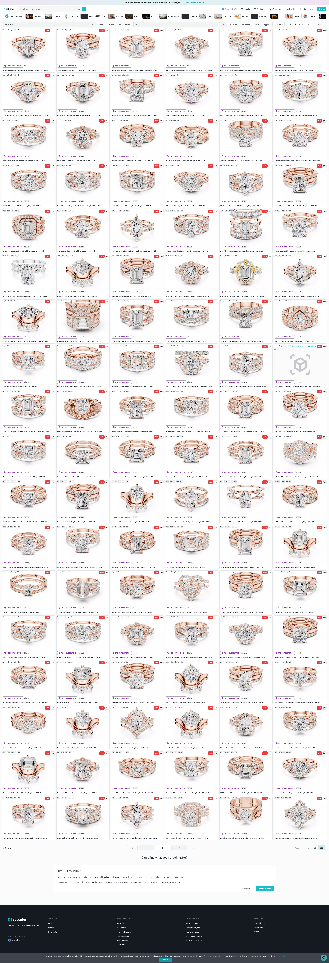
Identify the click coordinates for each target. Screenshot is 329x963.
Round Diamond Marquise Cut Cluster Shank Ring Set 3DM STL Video (79, 206)
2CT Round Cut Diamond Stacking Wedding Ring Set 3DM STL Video (297, 522)
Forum (256, 931)
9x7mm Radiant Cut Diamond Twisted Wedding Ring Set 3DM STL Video (189, 657)
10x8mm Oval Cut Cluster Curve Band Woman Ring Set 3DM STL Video (25, 116)
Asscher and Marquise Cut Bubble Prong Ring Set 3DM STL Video (132, 657)
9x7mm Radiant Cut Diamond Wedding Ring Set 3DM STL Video (132, 432)
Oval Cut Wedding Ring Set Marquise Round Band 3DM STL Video (296, 116)
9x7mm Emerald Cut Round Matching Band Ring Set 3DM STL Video (242, 477)
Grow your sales (192, 923)
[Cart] (305, 9)
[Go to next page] (179, 847)
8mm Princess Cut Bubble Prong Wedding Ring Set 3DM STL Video (187, 296)
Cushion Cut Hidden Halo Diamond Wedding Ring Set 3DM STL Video (79, 567)
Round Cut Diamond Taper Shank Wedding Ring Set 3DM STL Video (79, 386)
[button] (79, 9)
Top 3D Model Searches (194, 936)
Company (51, 919)
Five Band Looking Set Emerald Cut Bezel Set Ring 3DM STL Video (78, 341)
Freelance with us (192, 932)
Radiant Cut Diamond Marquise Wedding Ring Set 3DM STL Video (78, 793)
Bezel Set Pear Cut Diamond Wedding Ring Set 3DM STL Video (294, 341)
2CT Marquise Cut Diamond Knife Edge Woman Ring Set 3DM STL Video (189, 522)
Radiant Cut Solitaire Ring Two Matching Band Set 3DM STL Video (78, 522)
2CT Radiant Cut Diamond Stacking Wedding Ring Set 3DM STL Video (134, 567)
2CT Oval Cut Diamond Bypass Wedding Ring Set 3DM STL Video (132, 161)
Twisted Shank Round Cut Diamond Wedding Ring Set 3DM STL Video (297, 386)
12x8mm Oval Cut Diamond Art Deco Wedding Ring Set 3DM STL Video (243, 748)
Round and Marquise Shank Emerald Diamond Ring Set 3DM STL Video (26, 432)
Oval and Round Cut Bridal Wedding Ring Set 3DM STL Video (76, 251)
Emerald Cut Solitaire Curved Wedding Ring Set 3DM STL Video (23, 793)
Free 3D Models (123, 936)
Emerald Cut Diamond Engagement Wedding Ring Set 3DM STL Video (242, 296)
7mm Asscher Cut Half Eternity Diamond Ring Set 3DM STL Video (132, 386)
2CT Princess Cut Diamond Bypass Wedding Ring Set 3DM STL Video (25, 702)
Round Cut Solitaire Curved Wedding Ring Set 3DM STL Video (186, 702)
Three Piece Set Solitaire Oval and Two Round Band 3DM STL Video (242, 702)
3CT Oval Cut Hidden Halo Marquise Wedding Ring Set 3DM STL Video (25, 296)
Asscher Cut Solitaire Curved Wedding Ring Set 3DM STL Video (295, 567)
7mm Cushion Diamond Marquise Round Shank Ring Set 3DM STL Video (26, 477)
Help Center (52, 932)
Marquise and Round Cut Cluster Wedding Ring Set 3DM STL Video (78, 657)
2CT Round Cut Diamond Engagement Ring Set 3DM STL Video (77, 838)
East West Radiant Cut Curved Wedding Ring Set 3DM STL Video (77, 702)
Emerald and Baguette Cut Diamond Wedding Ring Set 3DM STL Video (134, 70)
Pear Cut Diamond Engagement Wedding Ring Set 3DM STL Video (24, 657)
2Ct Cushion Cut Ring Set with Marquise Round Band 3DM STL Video (188, 432)
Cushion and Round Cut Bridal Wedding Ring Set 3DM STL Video (78, 477)
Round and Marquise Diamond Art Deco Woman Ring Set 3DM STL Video (189, 70)
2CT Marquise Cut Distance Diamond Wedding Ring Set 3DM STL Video (134, 251)
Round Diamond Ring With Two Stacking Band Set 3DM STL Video (133, 702)
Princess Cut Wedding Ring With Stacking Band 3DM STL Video (186, 206)
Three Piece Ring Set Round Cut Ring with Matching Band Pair (295, 432)
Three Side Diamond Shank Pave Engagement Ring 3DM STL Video (241, 161)
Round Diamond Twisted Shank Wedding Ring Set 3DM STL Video (133, 793)
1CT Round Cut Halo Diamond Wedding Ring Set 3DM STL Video (132, 612)
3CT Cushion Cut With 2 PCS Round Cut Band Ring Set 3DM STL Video (297, 657)
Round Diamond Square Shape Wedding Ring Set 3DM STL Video (187, 838)
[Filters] (289, 24)
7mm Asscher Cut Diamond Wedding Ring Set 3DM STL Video (185, 341)
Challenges (258, 927)
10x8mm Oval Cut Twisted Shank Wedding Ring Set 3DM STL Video (79, 612)
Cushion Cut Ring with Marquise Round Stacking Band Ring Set (240, 70)
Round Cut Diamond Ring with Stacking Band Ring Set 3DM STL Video (297, 161)
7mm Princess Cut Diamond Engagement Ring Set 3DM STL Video (24, 161)
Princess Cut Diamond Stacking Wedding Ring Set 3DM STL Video (187, 477)
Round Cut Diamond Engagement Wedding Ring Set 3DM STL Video (242, 838)
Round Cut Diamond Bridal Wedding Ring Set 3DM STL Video (294, 70)
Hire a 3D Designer (124, 932)
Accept (165, 960)
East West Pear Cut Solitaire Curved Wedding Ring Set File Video (77, 296)
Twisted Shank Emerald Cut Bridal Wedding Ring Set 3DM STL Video (134, 341)
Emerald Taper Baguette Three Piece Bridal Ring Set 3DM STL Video (242, 251)
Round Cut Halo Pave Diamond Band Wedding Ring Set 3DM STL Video (189, 386)
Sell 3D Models (191, 919)
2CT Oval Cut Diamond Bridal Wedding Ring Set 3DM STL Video (23, 206)
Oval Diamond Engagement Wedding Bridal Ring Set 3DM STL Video (242, 522)
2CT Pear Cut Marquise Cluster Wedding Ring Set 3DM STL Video (186, 161)
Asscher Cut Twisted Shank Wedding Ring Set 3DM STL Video (294, 612)
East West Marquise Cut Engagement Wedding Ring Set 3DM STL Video (25, 341)
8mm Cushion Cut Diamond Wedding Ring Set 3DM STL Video (77, 161)
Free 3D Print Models (125, 940)
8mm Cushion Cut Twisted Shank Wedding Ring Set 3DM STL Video (296, 748)
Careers (51, 928)
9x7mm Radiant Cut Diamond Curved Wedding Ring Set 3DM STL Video (26, 70)
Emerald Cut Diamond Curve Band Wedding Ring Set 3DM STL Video (79, 116)
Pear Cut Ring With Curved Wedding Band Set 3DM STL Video (185, 116)
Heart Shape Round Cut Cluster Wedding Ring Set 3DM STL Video (187, 612)
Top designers (259, 923)
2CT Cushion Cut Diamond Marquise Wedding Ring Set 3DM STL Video (25, 522)
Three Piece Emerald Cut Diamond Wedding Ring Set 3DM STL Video (242, 567)
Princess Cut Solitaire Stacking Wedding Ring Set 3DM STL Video (78, 748)
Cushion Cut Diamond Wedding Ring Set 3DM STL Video (21, 612)
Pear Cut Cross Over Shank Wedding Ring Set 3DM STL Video (131, 748)
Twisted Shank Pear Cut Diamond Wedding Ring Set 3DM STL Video (25, 838)
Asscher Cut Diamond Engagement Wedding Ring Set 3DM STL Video (134, 477)
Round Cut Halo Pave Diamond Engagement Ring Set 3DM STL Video (242, 657)
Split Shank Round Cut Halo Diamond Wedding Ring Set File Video (241, 116)
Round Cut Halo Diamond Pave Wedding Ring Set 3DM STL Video (296, 838)
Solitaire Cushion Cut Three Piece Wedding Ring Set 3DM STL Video (242, 612)
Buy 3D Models (122, 919)
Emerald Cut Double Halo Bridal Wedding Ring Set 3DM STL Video (24, 251)
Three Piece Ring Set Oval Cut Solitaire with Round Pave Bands (77, 70)
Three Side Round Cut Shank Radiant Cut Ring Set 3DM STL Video (241, 341)
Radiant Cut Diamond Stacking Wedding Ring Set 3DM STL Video (133, 206)
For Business (122, 923)
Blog (50, 923)
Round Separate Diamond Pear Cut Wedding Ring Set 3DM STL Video (25, 567)
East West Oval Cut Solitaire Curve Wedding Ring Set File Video (186, 748)
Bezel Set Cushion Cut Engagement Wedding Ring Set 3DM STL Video (79, 432)
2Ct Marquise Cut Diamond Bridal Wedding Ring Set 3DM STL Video (242, 206)
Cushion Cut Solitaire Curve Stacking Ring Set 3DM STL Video (131, 522)
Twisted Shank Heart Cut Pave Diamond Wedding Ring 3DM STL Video (297, 702)
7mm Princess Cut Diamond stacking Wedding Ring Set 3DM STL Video (134, 116)
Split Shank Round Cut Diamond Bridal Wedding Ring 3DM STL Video (297, 477)
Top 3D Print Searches (194, 940)
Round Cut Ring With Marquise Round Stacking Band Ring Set (295, 251)
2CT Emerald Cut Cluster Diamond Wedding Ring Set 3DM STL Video (242, 432)
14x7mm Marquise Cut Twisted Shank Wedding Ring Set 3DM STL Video (135, 838)
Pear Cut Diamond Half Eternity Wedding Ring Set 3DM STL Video (187, 251)
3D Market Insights (193, 928)
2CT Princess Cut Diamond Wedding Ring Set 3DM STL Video (185, 567)
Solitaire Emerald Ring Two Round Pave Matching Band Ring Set (132, 296)
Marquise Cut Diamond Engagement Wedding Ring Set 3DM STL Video (243, 386)
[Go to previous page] (146, 847)
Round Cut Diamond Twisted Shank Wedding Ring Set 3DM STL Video (188, 793)
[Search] (84, 9)
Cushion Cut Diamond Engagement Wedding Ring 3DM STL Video (296, 793)
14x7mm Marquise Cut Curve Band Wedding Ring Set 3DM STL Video (297, 296)
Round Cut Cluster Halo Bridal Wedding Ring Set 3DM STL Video (23, 748)
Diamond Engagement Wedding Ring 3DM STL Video (20, 386)
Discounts (121, 944)
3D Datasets (121, 928)
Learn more (280, 956)
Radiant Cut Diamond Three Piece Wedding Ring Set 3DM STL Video (296, 206)
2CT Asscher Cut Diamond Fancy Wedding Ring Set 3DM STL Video (241, 793)
